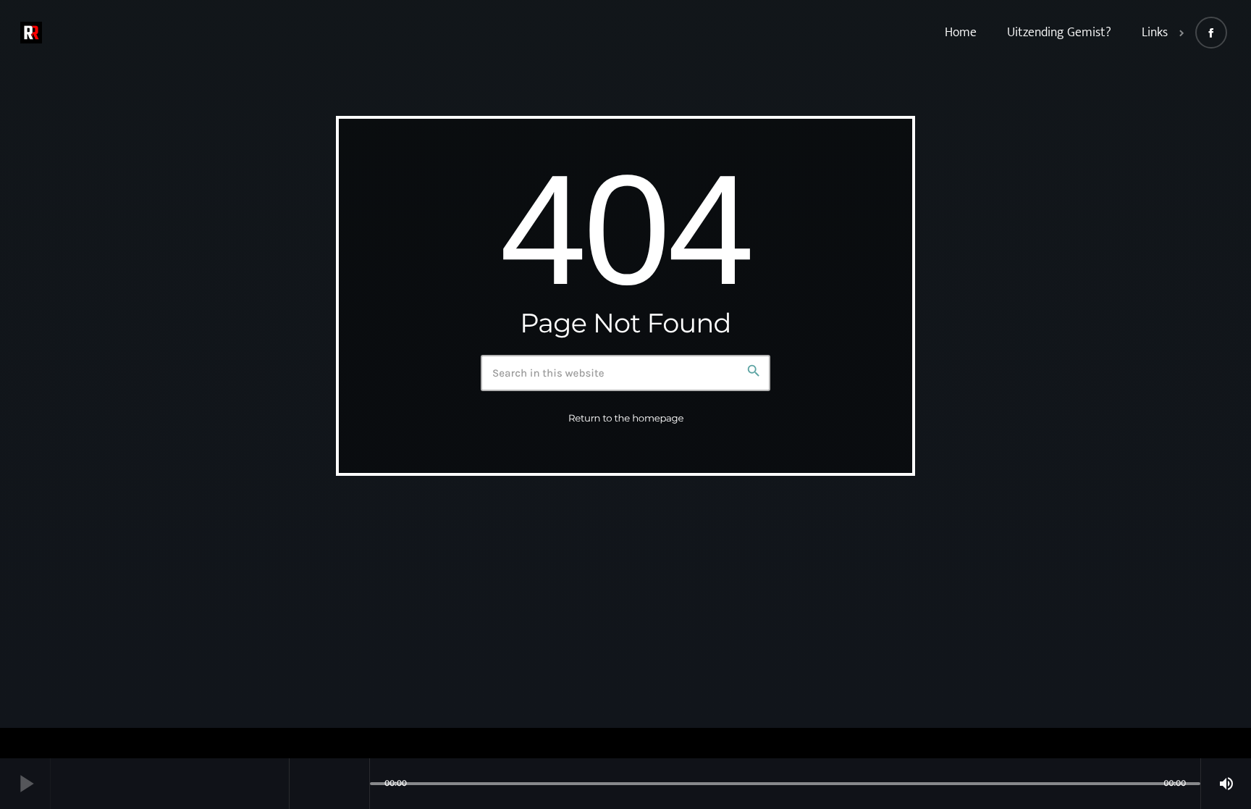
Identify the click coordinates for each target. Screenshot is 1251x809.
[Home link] (31, 32)
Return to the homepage (625, 418)
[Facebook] (1211, 33)
